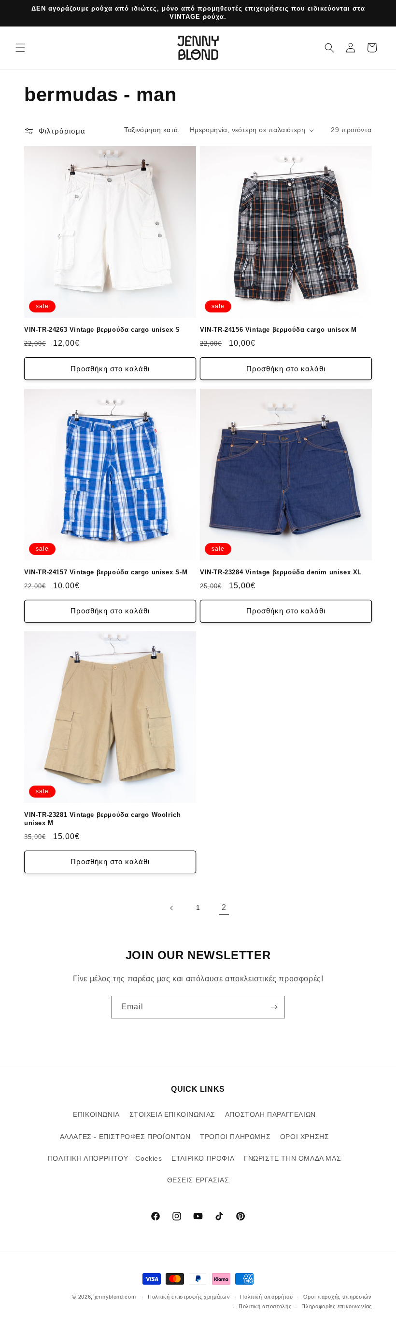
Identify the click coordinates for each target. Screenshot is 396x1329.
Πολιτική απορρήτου (266, 1297)
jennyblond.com (115, 1297)
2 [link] (224, 907)
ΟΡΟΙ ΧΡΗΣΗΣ (304, 1136)
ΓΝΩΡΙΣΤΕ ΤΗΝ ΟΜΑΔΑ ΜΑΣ (292, 1158)
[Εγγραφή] (273, 1007)
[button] (20, 47)
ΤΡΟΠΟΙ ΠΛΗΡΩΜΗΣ (235, 1136)
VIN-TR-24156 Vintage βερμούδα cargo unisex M (278, 329)
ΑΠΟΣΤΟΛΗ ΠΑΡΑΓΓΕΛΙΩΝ (270, 1114)
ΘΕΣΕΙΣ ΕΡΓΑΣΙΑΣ (198, 1180)
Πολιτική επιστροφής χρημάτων (189, 1297)
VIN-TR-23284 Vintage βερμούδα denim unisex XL (281, 572)
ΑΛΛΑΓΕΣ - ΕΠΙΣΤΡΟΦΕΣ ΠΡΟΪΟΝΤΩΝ (125, 1136)
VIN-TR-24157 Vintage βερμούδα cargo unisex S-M (106, 572)
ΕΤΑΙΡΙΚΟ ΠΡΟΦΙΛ (202, 1158)
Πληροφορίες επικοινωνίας (336, 1306)
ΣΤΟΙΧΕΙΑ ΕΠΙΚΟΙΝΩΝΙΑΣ (172, 1114)
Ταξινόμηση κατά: (152, 130)
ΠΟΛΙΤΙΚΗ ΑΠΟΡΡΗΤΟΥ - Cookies (105, 1158)
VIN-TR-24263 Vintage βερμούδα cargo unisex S (102, 329)
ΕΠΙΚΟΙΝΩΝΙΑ (96, 1114)
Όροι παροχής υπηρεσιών (337, 1297)
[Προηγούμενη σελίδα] (172, 908)
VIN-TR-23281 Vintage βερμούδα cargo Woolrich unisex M (102, 819)
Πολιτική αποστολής (265, 1306)
